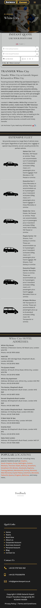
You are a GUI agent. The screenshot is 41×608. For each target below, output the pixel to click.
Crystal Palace (17, 473)
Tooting (4, 470)
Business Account (13, 545)
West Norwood (6, 473)
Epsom (11, 475)
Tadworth (4, 475)
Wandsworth (18, 470)
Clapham (30, 468)
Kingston (18, 475)
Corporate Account (13, 542)
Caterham (27, 473)
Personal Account (13, 548)
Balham (10, 470)
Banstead (35, 473)
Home (8, 532)
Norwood (33, 470)
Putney (26, 470)
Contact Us (10, 553)
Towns (8, 535)
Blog (7, 550)
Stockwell (22, 468)
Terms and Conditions (27, 604)
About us (9, 540)
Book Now (10, 537)
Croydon (24, 461)
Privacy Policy (10, 604)
